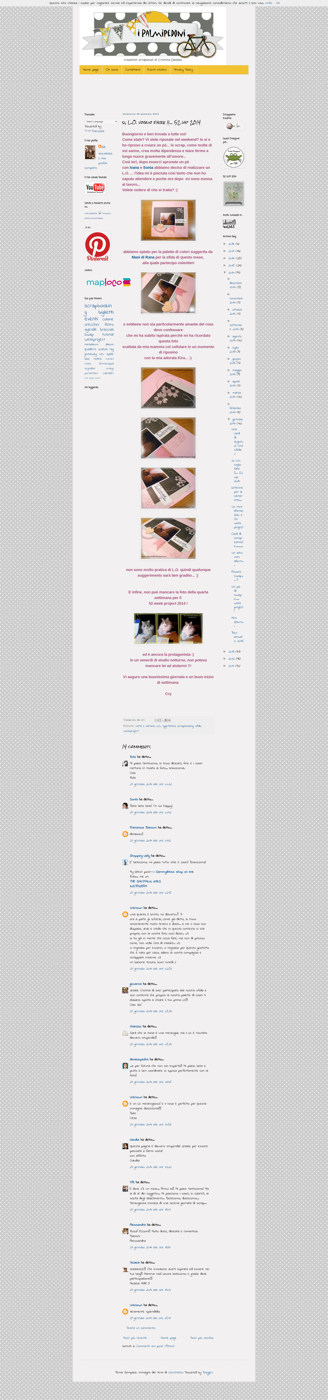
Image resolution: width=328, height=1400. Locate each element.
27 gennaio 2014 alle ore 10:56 (150, 1124)
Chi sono (112, 69)
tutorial (108, 335)
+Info (268, 3)
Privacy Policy (183, 69)
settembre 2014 (236, 327)
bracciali (107, 330)
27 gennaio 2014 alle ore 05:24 (151, 1044)
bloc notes (93, 358)
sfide (198, 726)
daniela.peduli (139, 1059)
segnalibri (90, 368)
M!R (132, 1182)
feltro (109, 325)
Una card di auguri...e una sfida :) (237, 442)
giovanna (136, 984)
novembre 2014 (236, 300)
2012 (232, 658)
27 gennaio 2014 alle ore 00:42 (150, 812)
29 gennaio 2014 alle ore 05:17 (150, 1318)
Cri (143, 720)
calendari (108, 373)
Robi (133, 757)
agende (91, 330)
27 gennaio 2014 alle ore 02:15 (151, 892)
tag (112, 349)
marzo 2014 (235, 394)
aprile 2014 (235, 383)
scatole (103, 349)
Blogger (207, 1372)
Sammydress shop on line (175, 871)
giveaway (91, 354)
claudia (134, 1139)
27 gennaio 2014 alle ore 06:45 (151, 1082)
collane (108, 319)
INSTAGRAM (138, 886)
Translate (98, 131)
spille (110, 354)
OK (278, 3)
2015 (232, 265)
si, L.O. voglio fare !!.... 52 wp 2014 (237, 471)
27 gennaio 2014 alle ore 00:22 (151, 784)
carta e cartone (145, 726)
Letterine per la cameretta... (237, 494)
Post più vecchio (202, 1338)
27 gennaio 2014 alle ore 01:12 (150, 840)
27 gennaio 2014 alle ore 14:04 (150, 1290)
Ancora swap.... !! (237, 576)
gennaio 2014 (236, 421)
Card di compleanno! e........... (237, 540)
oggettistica (169, 726)
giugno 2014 (235, 361)
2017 (232, 251)
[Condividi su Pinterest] (169, 720)
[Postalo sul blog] (159, 720)
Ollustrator (175, 1372)
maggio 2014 (236, 372)
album (110, 344)
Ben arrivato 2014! (237, 637)
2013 (232, 651)
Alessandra (138, 1224)
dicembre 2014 (236, 285)
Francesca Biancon (143, 827)
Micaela (135, 1262)
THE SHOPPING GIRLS (145, 881)
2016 (232, 258)
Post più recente (135, 1338)
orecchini (92, 325)
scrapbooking (185, 726)
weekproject (131, 731)
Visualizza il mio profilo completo (98, 161)
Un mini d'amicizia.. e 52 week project (237, 517)
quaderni (90, 349)
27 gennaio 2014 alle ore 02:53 (151, 968)
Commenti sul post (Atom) (155, 1346)
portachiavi (91, 373)
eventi (91, 319)
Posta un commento (140, 1328)
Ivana (134, 167)
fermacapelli (106, 364)
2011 (231, 666)
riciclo (88, 364)
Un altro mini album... (237, 559)
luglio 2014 (234, 349)
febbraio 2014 (235, 410)
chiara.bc (135, 1026)
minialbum (91, 344)
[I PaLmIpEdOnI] (100, 213)
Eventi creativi (157, 69)
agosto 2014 (236, 338)
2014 (232, 272)
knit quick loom (92, 378)
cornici (110, 359)
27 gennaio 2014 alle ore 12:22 (151, 1167)
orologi (110, 368)
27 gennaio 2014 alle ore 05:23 (151, 1011)
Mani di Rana (143, 257)
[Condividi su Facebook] (166, 720)
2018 (232, 244)
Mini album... (237, 622)
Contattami (132, 69)
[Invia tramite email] (156, 720)
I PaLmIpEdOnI (91, 213)
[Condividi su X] (163, 720)
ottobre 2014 (236, 311)
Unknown (136, 908)
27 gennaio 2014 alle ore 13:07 (150, 1209)
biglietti (106, 312)
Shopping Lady (140, 855)
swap (89, 335)
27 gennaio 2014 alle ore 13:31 (150, 1247)
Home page (91, 69)
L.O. (159, 726)
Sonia (148, 167)
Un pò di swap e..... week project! (237, 599)
